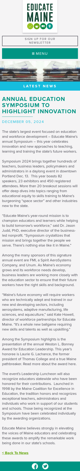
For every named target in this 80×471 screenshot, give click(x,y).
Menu (42, 53)
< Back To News (15, 453)
